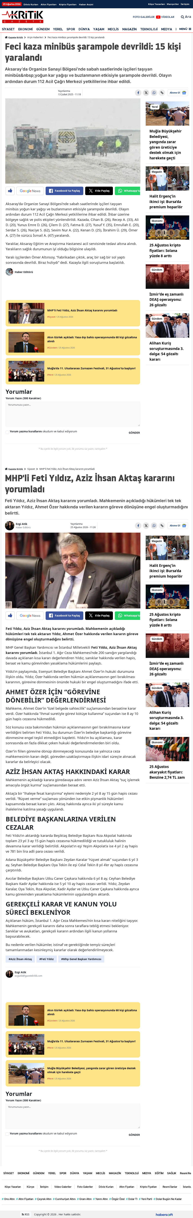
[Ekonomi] (167, 227)
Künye (30, 1186)
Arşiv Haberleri (35, 37)
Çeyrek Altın (43, 1199)
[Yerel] (167, 113)
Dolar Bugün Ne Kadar (168, 1199)
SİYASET (8, 29)
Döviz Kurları (31, 4)
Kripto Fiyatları (67, 4)
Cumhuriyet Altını (64, 1199)
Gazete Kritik (15, 37)
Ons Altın (8, 1199)
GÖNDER (134, 432)
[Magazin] (167, 178)
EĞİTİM (159, 1173)
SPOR (71, 29)
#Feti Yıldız (46, 959)
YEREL (58, 29)
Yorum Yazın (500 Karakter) (23, 398)
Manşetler (173, 4)
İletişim (185, 4)
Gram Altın (84, 1199)
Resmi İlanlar (170, 1186)
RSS (26, 1214)
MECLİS (113, 29)
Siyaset (31, 469)
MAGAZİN (129, 29)
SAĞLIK (171, 1173)
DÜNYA (84, 29)
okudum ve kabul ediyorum (43, 431)
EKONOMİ (25, 29)
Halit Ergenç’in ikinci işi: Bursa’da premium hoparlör (166, 201)
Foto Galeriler (85, 1186)
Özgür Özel (117, 1199)
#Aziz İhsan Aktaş (20, 959)
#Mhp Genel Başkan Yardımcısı (81, 959)
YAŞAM (98, 29)
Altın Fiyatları (48, 4)
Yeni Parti (145, 1199)
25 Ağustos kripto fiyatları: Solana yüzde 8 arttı (165, 250)
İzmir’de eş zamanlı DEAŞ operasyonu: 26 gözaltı (166, 299)
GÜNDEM (43, 29)
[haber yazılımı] (164, 1214)
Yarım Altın (100, 1199)
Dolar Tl (131, 1199)
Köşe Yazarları (156, 4)
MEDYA (166, 29)
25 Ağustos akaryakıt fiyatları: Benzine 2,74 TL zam (167, 772)
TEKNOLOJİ (149, 29)
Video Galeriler (62, 1186)
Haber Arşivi (86, 4)
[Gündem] (167, 276)
